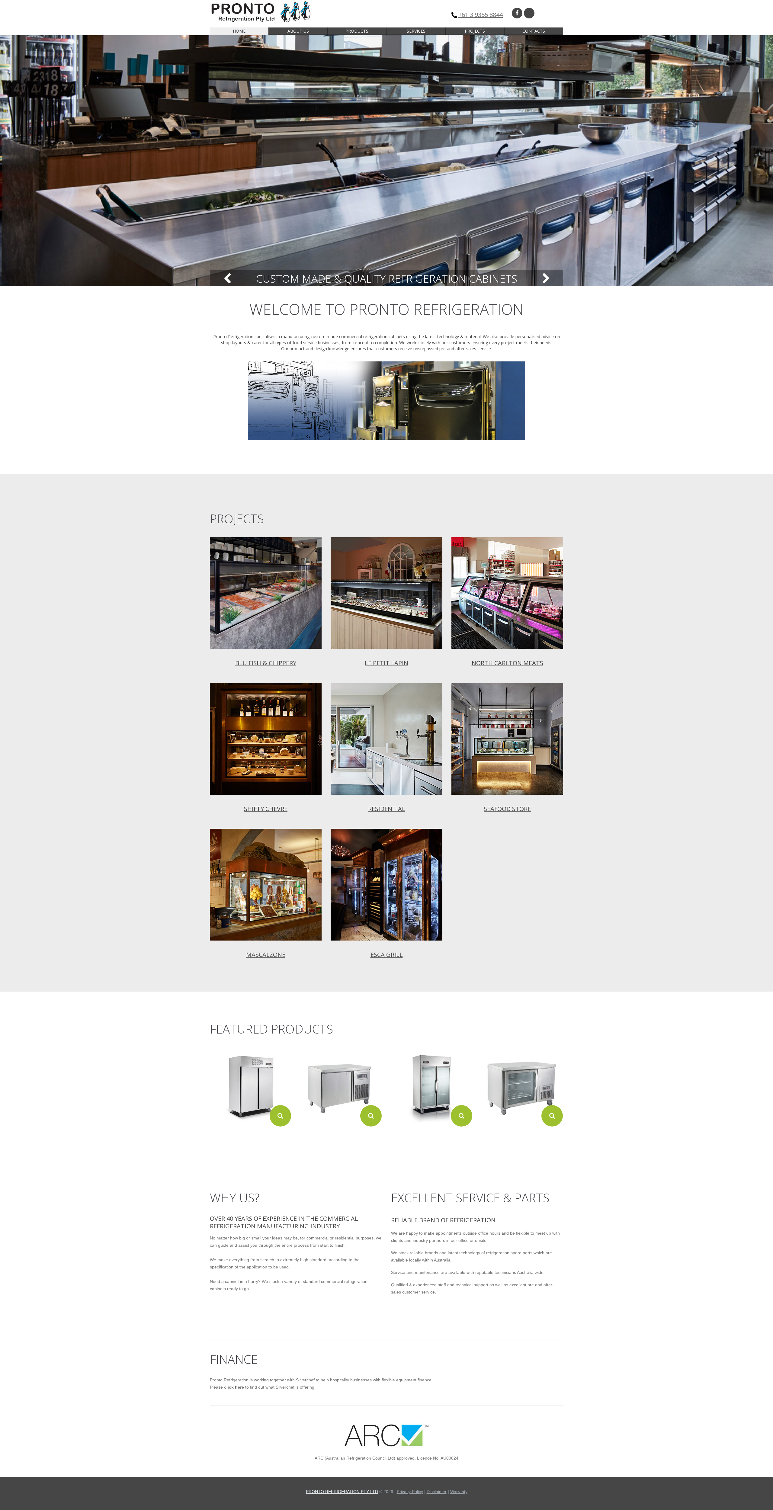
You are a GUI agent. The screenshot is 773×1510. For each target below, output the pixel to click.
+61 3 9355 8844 (480, 15)
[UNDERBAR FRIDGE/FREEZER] (341, 1086)
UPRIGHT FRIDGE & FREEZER (250, 1137)
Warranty (458, 1491)
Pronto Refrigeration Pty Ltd (342, 1491)
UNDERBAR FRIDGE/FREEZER (341, 1137)
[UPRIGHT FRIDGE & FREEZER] (250, 1086)
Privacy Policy (410, 1491)
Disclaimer (437, 1491)
